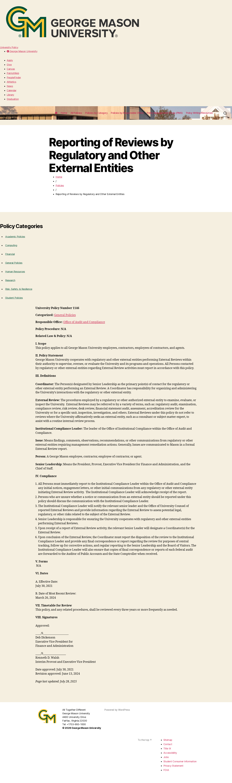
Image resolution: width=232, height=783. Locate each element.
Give (9, 64)
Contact (167, 744)
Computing (11, 245)
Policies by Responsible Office (127, 112)
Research (10, 280)
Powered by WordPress (117, 709)
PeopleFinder (14, 77)
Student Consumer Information (180, 761)
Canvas (11, 69)
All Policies (76, 112)
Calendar (11, 90)
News (10, 86)
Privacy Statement (173, 765)
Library (10, 94)
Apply (10, 60)
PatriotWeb (13, 73)
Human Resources (15, 271)
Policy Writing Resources (199, 112)
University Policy (9, 47)
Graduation (13, 99)
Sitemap (167, 739)
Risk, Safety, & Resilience (18, 289)
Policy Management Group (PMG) (165, 112)
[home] (56, 112)
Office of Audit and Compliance (84, 322)
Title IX (167, 748)
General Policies (13, 262)
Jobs (166, 757)
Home (64, 112)
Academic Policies (15, 236)
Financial (10, 254)
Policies (60, 185)
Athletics (11, 81)
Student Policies (14, 297)
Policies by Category (96, 112)
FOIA (166, 770)
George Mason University (23, 51)
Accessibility (170, 752)
